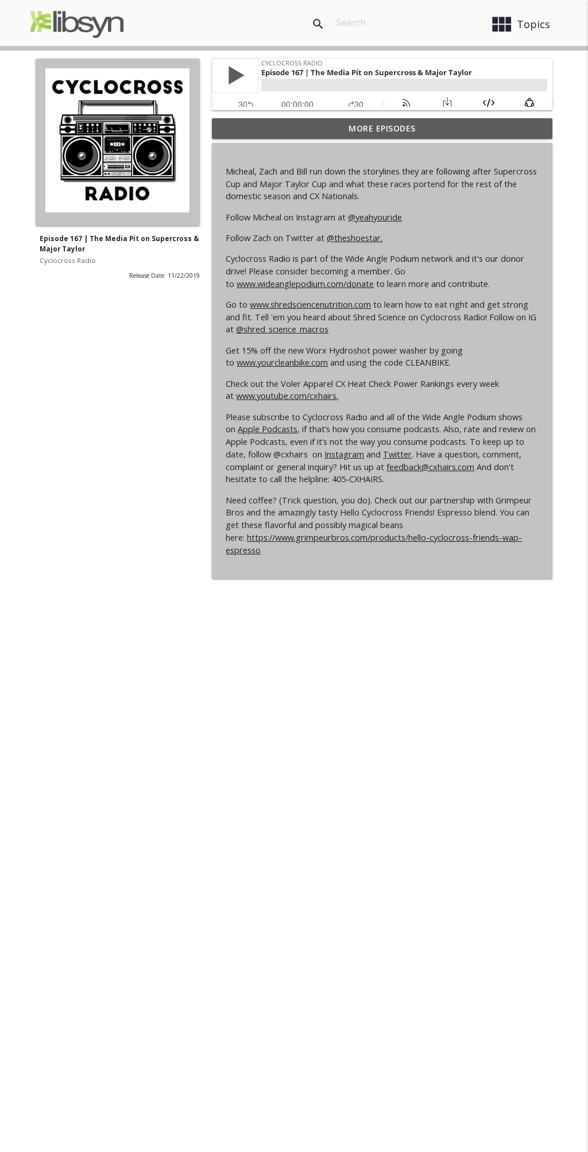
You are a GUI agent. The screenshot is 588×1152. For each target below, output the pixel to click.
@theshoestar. (354, 237)
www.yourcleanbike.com (282, 362)
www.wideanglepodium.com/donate (305, 283)
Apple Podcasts (267, 429)
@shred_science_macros (282, 329)
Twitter (397, 454)
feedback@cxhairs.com (430, 466)
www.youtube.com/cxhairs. (287, 395)
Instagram (344, 454)
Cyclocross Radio (68, 260)
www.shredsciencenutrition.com (310, 304)
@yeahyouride (375, 217)
